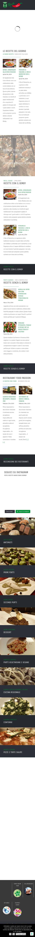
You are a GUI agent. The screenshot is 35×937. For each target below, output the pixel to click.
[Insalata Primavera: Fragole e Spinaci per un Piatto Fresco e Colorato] (10, 327)
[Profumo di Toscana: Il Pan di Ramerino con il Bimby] (25, 63)
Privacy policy (21, 934)
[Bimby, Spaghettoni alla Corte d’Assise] (9, 63)
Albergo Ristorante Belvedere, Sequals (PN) (9, 399)
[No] (33, 930)
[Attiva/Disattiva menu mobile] (31, 5)
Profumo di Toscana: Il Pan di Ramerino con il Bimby (25, 73)
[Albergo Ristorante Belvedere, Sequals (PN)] (9, 390)
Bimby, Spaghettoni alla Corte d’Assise (9, 71)
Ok (10, 934)
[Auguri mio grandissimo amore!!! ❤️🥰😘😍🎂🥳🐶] (17, 485)
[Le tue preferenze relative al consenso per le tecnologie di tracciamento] (32, 934)
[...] (4, 442)
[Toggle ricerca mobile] (28, 5)
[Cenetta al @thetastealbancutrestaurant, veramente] (17, 501)
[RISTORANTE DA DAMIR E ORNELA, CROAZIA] (25, 390)
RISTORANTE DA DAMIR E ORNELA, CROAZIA (24, 399)
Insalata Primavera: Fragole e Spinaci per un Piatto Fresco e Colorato (24, 327)
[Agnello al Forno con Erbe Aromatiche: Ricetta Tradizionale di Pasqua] (10, 293)
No (14, 934)
